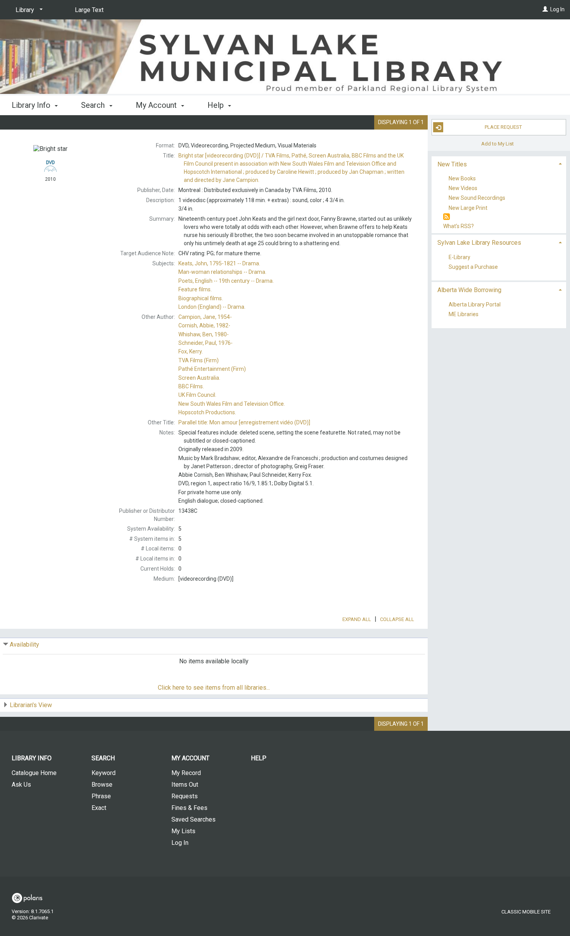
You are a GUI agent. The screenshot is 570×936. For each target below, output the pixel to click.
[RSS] (446, 217)
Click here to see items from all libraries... (214, 687)
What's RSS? (458, 226)
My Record (186, 773)
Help (258, 758)
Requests (184, 796)
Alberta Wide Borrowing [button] (469, 290)
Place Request (503, 127)
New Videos (463, 188)
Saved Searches (193, 819)
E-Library (459, 257)
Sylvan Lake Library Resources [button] (479, 242)
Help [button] (216, 105)
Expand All (356, 619)
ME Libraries (463, 314)
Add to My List (497, 143)
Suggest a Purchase (473, 267)
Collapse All (397, 619)
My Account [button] (157, 105)
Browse (102, 784)
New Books (462, 178)
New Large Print (468, 208)
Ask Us (21, 784)
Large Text (89, 10)
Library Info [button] (32, 105)
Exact (99, 807)
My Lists (183, 831)
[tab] (499, 163)
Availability (24, 644)
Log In (557, 9)
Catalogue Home (34, 773)
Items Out (184, 784)
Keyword (104, 773)
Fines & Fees (189, 807)
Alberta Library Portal (475, 304)
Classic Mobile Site (526, 912)
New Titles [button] (452, 164)
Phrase (101, 796)
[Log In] (545, 9)
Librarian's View (31, 705)
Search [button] (94, 105)
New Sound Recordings (477, 198)
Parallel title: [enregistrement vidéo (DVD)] (244, 422)
